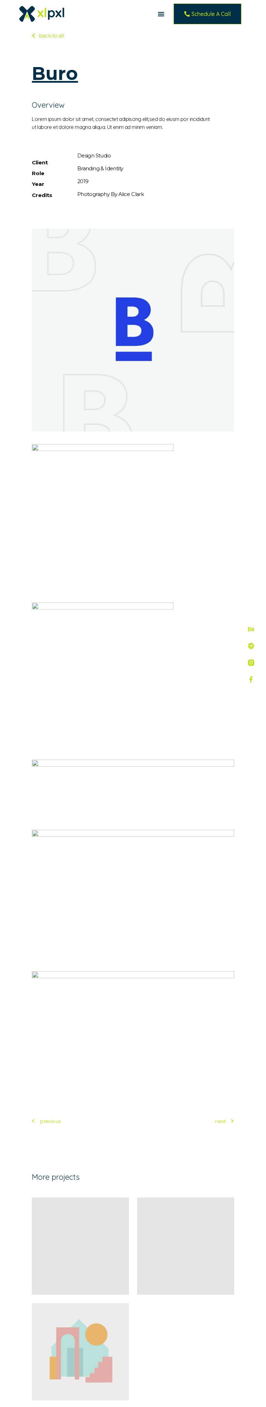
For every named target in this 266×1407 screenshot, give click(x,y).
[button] (161, 14)
